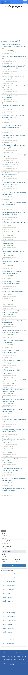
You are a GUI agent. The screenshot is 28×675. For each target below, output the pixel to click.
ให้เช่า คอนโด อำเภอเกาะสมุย (10, 71)
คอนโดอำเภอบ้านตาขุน (8, 612)
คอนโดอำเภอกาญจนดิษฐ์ (9, 574)
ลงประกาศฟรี (13, 653)
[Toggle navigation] (25, 2)
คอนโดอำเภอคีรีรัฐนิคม (8, 585)
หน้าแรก (5, 653)
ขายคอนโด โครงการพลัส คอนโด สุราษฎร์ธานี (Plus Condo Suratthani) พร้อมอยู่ (14, 45)
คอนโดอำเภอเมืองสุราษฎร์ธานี (11, 636)
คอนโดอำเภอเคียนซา (8, 589)
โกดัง (18, 656)
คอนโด (13, 656)
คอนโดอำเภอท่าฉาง (8, 605)
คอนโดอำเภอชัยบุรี (7, 593)
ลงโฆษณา (22, 653)
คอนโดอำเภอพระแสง (8, 628)
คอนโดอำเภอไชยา (7, 597)
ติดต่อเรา (21, 659)
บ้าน (8, 656)
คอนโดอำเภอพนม (7, 624)
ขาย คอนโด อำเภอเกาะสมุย (10, 61)
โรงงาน (23, 656)
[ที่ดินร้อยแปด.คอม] (5, 2)
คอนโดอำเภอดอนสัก (8, 601)
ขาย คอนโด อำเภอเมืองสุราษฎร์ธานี (12, 51)
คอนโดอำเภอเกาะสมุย (8, 581)
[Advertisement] (14, 24)
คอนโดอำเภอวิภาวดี (8, 639)
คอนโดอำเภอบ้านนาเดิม (9, 616)
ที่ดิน (3, 656)
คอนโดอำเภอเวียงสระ (8, 643)
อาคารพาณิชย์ (8, 659)
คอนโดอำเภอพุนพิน (7, 632)
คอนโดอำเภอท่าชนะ (8, 609)
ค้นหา (14, 565)
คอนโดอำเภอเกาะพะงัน (9, 578)
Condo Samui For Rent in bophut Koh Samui (13, 155)
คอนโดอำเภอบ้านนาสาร (9, 620)
